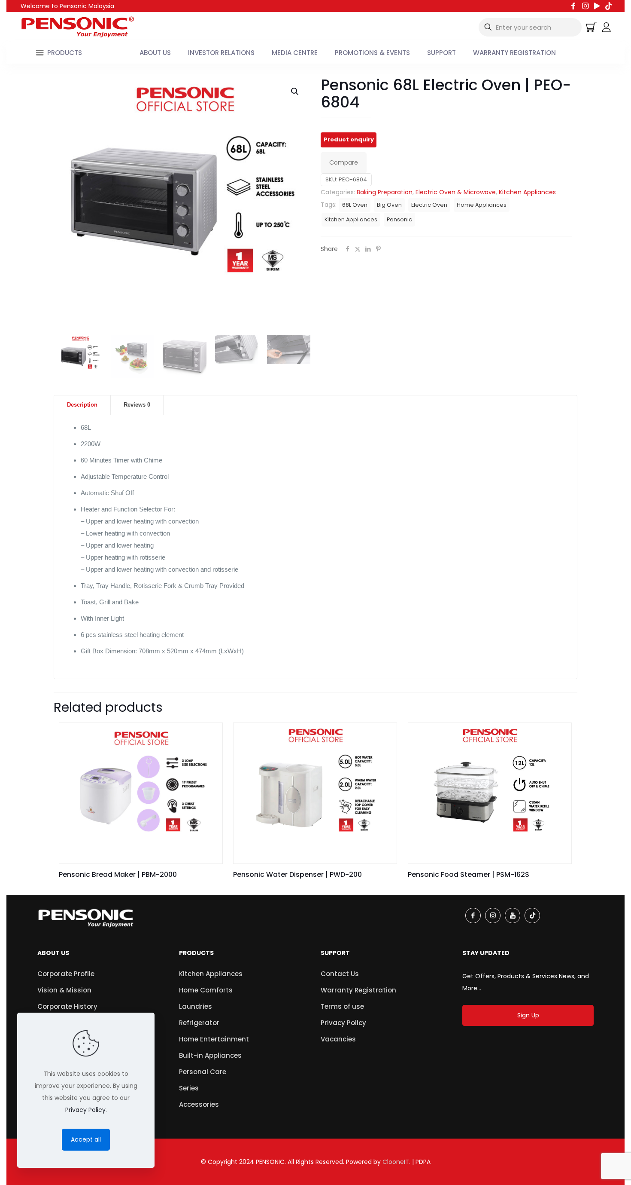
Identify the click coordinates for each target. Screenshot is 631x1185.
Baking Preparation (385, 192)
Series (189, 1088)
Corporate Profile (65, 973)
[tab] (82, 405)
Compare (343, 162)
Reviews (137, 404)
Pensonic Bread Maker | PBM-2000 (118, 874)
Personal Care (202, 1071)
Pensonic (399, 219)
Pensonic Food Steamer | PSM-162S (468, 874)
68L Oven (354, 204)
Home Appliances (482, 204)
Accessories (199, 1104)
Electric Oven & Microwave (456, 192)
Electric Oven (429, 204)
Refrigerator (199, 1022)
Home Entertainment (214, 1039)
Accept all (86, 1139)
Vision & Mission (64, 990)
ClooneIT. (396, 1161)
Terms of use (342, 1006)
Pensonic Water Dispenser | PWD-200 (297, 874)
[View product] (210, 735)
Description (82, 404)
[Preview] (210, 753)
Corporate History (67, 1006)
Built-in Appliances (210, 1055)
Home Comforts (206, 990)
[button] (295, 91)
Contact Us (340, 973)
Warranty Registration (358, 990)
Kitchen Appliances (527, 192)
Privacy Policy (343, 1022)
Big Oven (389, 204)
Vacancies (338, 1039)
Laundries (195, 1006)
